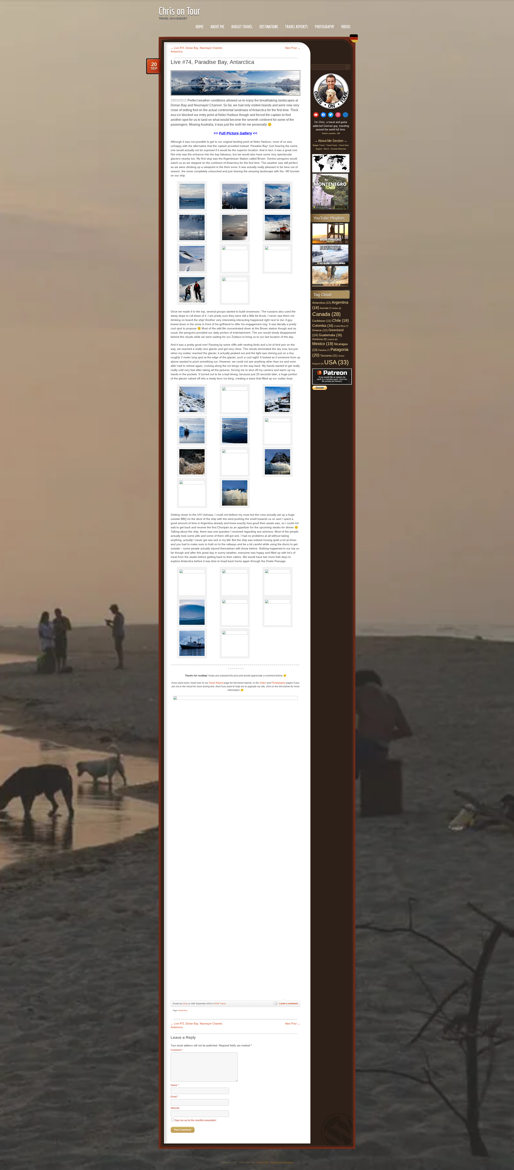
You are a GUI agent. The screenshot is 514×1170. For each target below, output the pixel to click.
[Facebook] (323, 115)
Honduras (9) (319, 339)
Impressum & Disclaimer (282, 1162)
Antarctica (182, 1010)
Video (263, 682)
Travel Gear (344, 145)
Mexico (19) (322, 343)
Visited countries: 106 (331, 133)
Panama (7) (324, 350)
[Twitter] (331, 115)
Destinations (268, 26)
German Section (353, 39)
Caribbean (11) (321, 320)
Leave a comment (288, 1003)
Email (174, 1096)
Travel (222, 1003)
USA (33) (336, 362)
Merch (326, 149)
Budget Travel (241, 26)
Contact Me (262, 1162)
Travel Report (216, 682)
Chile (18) (340, 320)
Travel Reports (296, 26)
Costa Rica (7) (341, 326)
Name (175, 1085)
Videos (345, 26)
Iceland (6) (332, 339)
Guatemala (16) (330, 335)
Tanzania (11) (329, 355)
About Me (217, 26)
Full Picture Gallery (235, 133)
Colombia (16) (322, 326)
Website (175, 1108)
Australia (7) (326, 308)
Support (319, 149)
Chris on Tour (179, 11)
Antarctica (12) (321, 302)
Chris (185, 1003)
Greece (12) (320, 330)
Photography (324, 26)
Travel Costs (331, 145)
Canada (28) (326, 314)
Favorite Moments (338, 149)
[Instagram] (338, 115)
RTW (216, 1003)
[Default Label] (316, 115)
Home (199, 26)
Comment (177, 1050)
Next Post (292, 47)
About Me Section (330, 140)
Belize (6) (336, 308)
